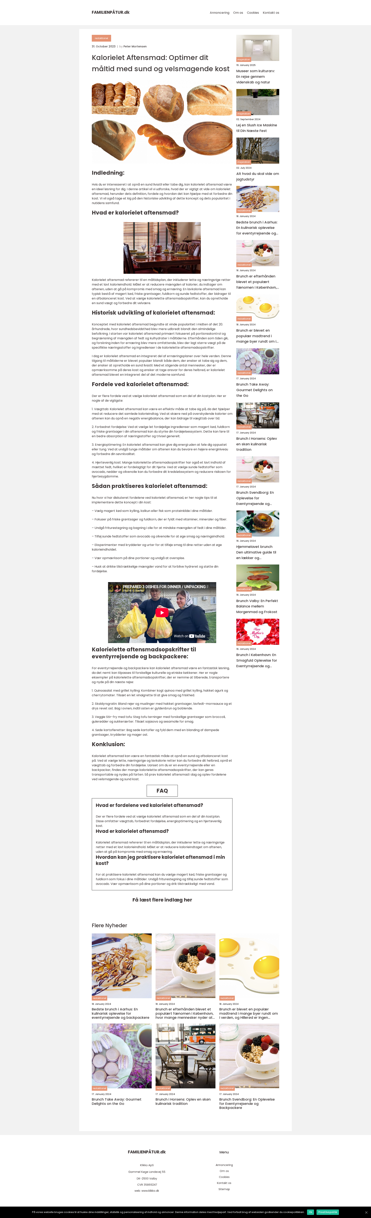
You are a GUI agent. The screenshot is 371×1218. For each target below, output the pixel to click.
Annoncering (219, 12)
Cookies (253, 12)
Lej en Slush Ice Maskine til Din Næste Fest (256, 128)
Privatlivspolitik (327, 1212)
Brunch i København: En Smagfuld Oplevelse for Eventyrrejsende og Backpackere (256, 660)
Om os (238, 12)
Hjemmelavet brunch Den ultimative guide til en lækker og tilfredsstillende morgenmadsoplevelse (256, 552)
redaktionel (101, 38)
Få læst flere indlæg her (162, 899)
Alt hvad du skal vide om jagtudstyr (257, 176)
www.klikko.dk (150, 1191)
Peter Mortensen (135, 46)
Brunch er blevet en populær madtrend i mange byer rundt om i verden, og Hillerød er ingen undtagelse (256, 336)
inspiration (243, 59)
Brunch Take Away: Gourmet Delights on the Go (254, 390)
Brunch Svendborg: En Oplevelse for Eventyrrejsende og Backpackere (255, 498)
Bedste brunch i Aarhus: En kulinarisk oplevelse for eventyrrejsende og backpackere (256, 228)
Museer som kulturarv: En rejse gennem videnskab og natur (255, 76)
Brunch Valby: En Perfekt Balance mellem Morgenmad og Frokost (257, 606)
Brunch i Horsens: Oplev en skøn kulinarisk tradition (256, 444)
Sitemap (224, 1189)
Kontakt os (271, 12)
